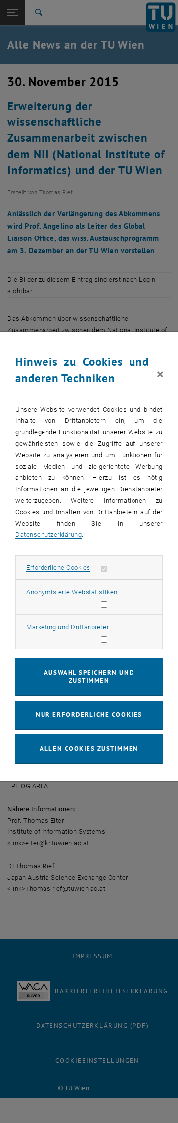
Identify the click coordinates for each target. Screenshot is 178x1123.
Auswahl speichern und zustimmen (89, 676)
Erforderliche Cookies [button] (58, 567)
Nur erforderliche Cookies (89, 714)
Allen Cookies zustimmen (89, 748)
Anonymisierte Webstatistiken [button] (71, 592)
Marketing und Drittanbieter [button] (67, 627)
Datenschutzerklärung (48, 534)
